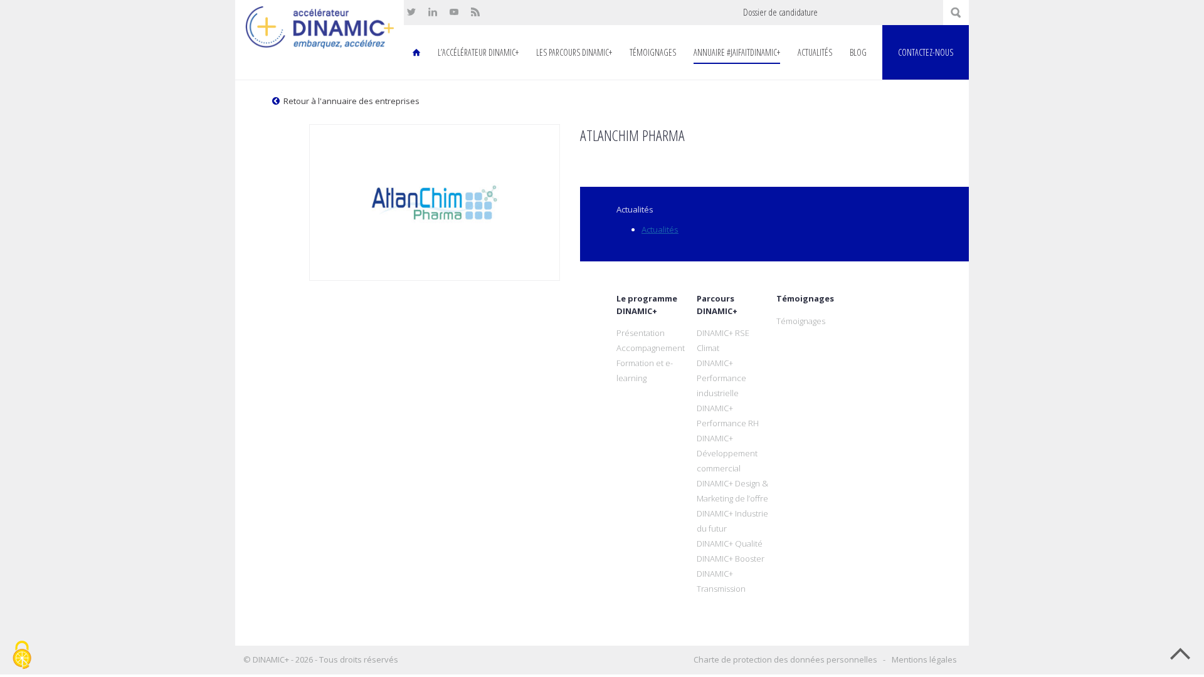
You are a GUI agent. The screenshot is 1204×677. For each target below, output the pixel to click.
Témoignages (653, 52)
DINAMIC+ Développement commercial (727, 453)
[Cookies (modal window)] (22, 655)
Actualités (815, 52)
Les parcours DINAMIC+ (574, 52)
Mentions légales (924, 659)
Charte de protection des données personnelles (785, 659)
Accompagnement (650, 348)
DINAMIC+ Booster (730, 558)
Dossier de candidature (780, 12)
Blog (858, 52)
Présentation (640, 332)
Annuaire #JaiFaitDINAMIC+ (737, 52)
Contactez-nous (925, 52)
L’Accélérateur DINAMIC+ (478, 52)
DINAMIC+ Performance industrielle (721, 378)
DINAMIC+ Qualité (730, 543)
